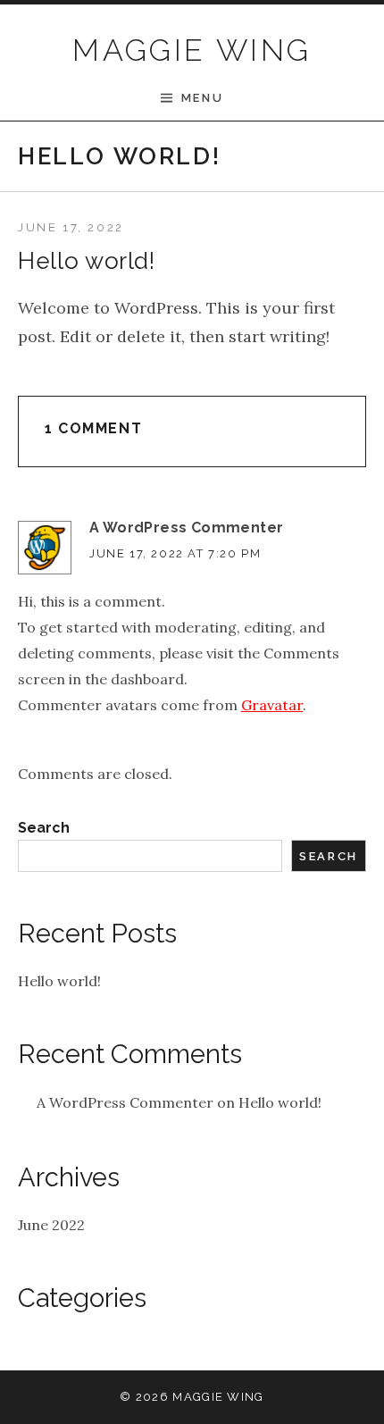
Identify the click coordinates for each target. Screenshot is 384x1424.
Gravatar (272, 705)
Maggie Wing (191, 50)
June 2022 (51, 1225)
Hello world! (59, 981)
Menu (202, 98)
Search (44, 827)
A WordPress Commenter (186, 527)
